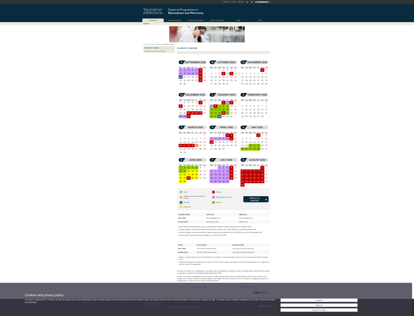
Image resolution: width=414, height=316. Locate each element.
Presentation (153, 20)
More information (31, 302)
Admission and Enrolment (174, 20)
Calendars (146, 23)
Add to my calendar (254, 199)
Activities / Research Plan (217, 20)
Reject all (319, 305)
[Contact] (252, 2)
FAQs (259, 20)
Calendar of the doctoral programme (155, 51)
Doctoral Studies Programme (195, 20)
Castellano (226, 1)
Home (145, 44)
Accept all (319, 300)
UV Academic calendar (151, 48)
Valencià (233, 1)
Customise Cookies (319, 310)
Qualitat (238, 20)
